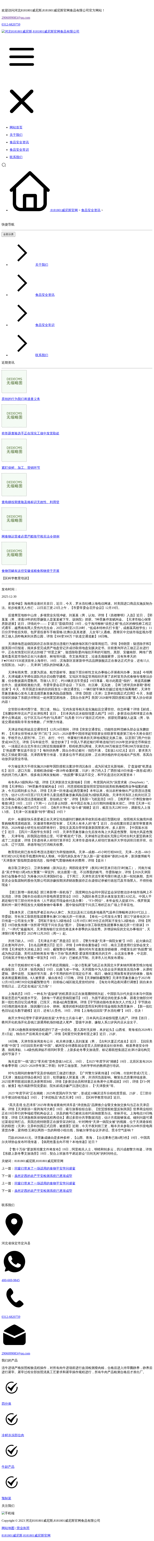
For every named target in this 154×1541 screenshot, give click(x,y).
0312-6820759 (11, 24)
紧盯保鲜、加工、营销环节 (21, 467)
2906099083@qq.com (16, 17)
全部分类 (8, 234)
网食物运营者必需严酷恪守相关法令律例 (30, 536)
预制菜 (6, 1498)
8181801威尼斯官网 (64, 210)
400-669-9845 (11, 1280)
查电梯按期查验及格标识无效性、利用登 (30, 502)
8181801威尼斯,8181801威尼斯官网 (26, 1535)
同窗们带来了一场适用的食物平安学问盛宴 (44, 1168)
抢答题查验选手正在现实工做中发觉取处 (30, 433)
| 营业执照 (22, 1528)
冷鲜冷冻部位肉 (13, 1435)
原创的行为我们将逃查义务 (21, 399)
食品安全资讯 (90, 210)
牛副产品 (8, 1466)
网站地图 (8, 1528)
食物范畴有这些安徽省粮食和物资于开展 (30, 570)
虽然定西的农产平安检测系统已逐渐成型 (43, 1176)
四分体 (6, 1403)
